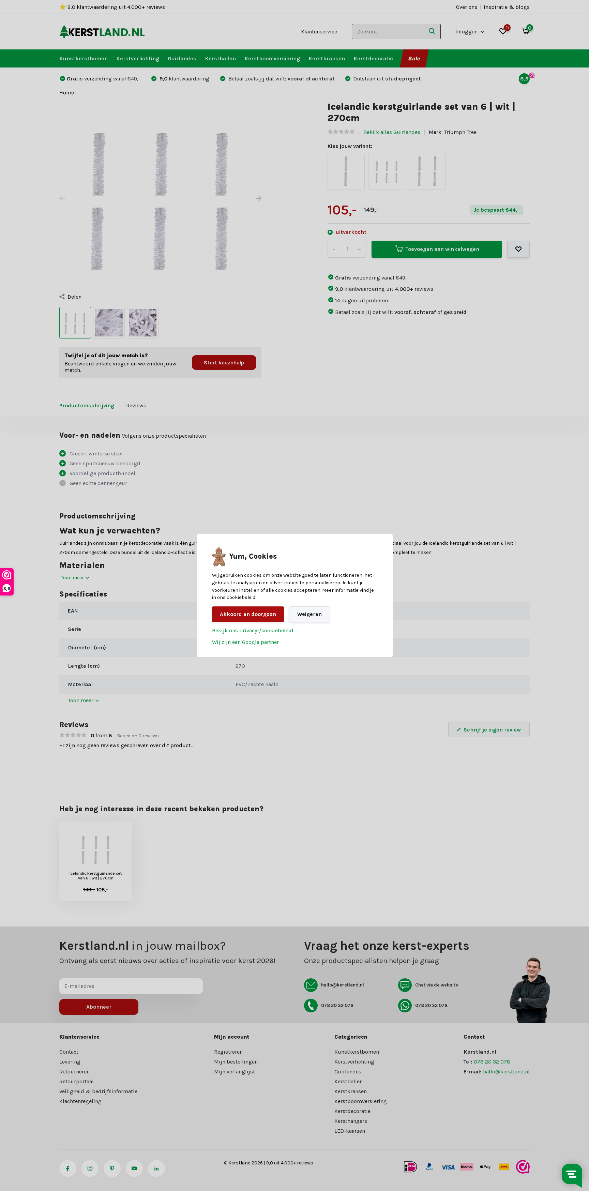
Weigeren (309, 614)
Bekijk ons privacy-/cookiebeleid (252, 630)
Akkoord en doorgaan (248, 614)
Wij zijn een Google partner (245, 642)
